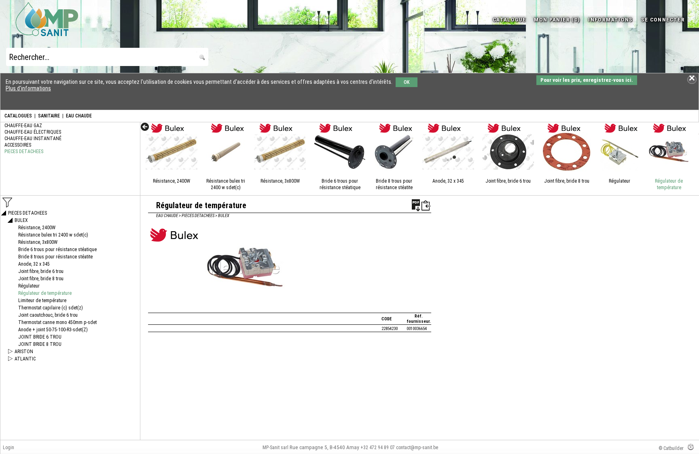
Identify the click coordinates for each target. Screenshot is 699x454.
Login (8, 447)
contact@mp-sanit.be (417, 447)
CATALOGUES (18, 116)
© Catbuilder (671, 448)
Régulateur (619, 181)
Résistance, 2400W (171, 181)
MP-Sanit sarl (275, 447)
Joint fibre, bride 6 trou (508, 181)
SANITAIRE (49, 116)
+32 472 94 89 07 (377, 447)
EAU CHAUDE (79, 116)
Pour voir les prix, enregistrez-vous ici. (586, 80)
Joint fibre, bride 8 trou (566, 181)
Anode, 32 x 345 (448, 181)
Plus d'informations (28, 88)
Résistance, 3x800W (280, 181)
